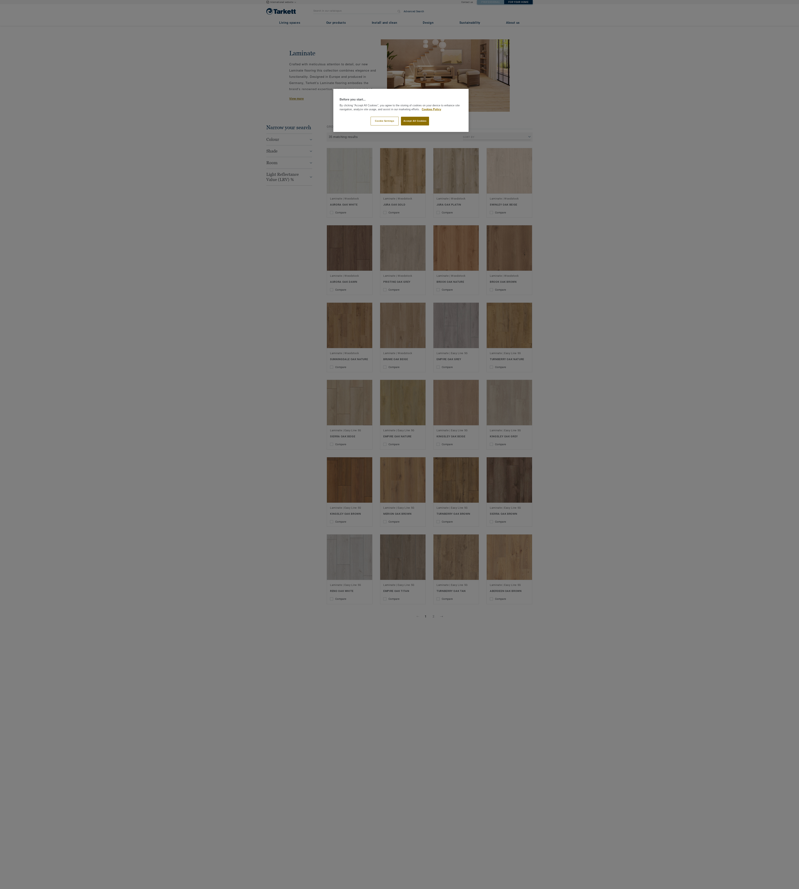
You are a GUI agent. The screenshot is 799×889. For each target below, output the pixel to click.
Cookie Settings (384, 121)
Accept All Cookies (414, 121)
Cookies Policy (431, 109)
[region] (401, 110)
